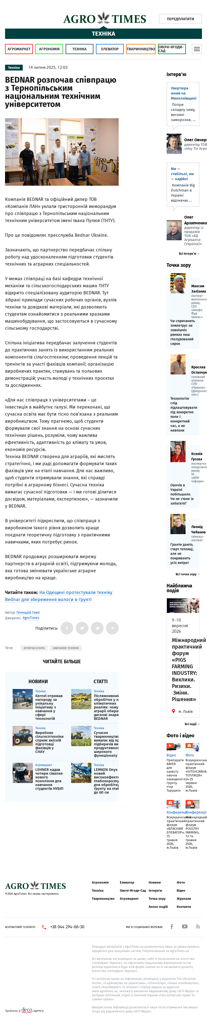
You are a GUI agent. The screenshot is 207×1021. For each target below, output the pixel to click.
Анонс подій (158, 907)
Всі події (190, 724)
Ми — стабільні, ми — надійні (182, 174)
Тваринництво (141, 49)
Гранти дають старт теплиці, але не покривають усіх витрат (181, 553)
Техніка (79, 49)
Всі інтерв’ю (187, 253)
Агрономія (49, 49)
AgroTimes (31, 618)
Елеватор (110, 49)
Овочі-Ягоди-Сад (171, 49)
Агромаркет (19, 49)
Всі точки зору (186, 574)
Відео (181, 890)
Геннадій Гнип (28, 612)
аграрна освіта (34, 648)
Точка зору (157, 898)
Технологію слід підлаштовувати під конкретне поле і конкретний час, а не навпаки (183, 414)
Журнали (184, 898)
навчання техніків (66, 648)
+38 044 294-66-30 (67, 927)
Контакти (184, 907)
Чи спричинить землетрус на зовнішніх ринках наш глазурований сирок (182, 332)
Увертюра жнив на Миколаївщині (183, 93)
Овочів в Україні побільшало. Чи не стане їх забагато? (182, 494)
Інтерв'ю (155, 890)
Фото (181, 882)
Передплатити (180, 19)
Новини (155, 882)
